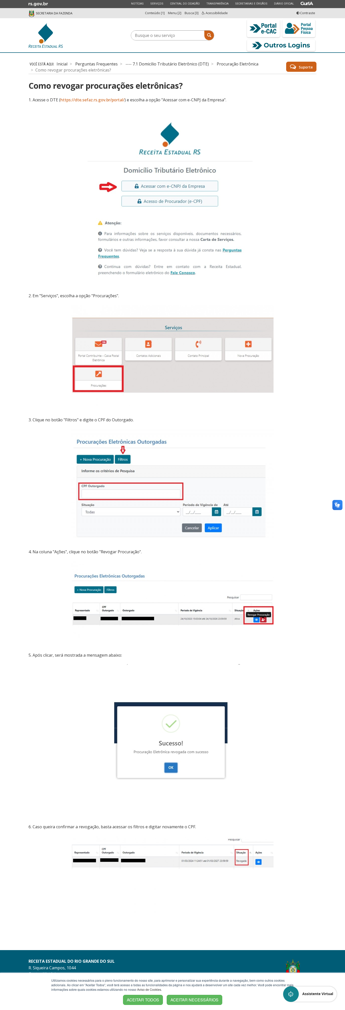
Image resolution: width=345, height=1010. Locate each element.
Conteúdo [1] (155, 13)
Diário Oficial (284, 3)
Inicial (62, 64)
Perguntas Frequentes (96, 64)
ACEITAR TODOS (143, 1000)
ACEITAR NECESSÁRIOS (194, 1000)
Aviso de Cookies (149, 989)
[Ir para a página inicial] (64, 35)
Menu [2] (174, 13)
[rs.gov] (38, 4)
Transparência (217, 3)
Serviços (156, 3)
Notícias (137, 3)
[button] (310, 994)
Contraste (307, 13)
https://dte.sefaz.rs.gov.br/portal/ (92, 100)
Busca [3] (192, 13)
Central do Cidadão (185, 3)
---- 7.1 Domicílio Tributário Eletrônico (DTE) (167, 64)
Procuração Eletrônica (237, 64)
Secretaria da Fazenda (54, 13)
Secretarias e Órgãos (251, 3)
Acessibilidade (216, 13)
